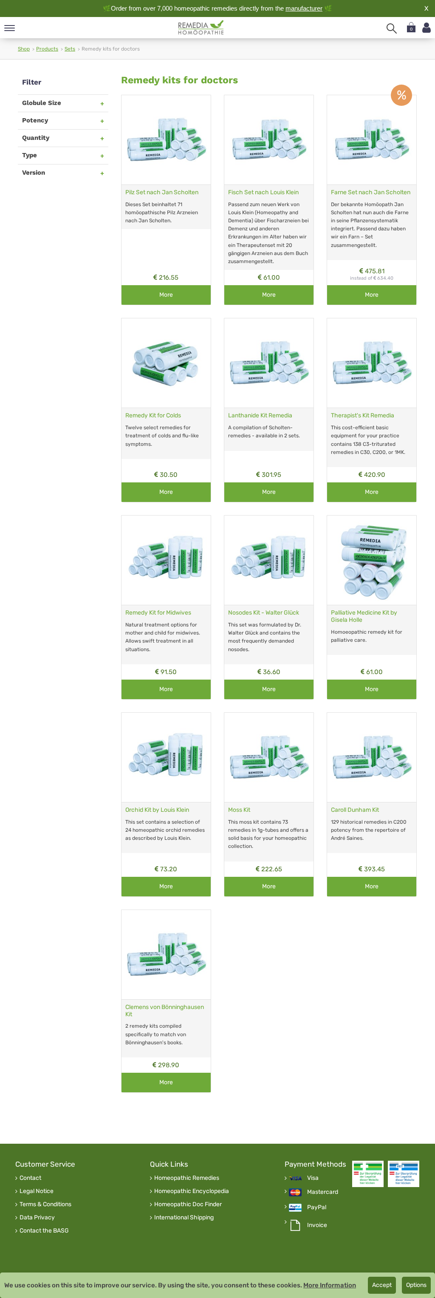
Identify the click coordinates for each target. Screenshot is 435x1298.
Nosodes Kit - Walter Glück (263, 612)
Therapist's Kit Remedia (362, 415)
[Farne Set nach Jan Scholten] (371, 139)
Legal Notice (37, 1191)
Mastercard (322, 1192)
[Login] (426, 28)
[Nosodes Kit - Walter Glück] (269, 560)
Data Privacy (37, 1218)
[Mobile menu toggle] (9, 29)
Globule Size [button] (41, 103)
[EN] (201, 27)
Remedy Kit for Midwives (158, 612)
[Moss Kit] (269, 757)
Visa (313, 1178)
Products (47, 49)
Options (416, 1285)
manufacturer (303, 8)
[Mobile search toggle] (391, 28)
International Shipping (184, 1218)
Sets (70, 49)
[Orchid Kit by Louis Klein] (166, 757)
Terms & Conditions (45, 1204)
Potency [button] (35, 120)
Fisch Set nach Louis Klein (263, 192)
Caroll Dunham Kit (355, 809)
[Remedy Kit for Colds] (166, 363)
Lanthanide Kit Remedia (260, 415)
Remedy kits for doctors (179, 80)
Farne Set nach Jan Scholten (370, 192)
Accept (382, 1285)
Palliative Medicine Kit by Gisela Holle (364, 616)
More (166, 294)
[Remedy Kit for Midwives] (166, 560)
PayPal (316, 1207)
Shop (24, 49)
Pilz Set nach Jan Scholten (161, 192)
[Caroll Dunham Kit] (371, 757)
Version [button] (33, 172)
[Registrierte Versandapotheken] (368, 1174)
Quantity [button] (35, 138)
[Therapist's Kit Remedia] (371, 363)
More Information (329, 1285)
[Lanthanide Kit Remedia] (269, 363)
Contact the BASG (44, 1231)
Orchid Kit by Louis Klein (157, 809)
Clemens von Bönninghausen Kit (164, 1010)
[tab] (63, 103)
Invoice (317, 1225)
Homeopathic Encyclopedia (191, 1191)
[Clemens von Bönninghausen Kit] (166, 954)
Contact (30, 1178)
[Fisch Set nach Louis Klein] (269, 139)
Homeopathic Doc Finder (188, 1204)
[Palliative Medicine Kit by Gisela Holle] (371, 560)
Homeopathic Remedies (186, 1178)
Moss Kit (239, 809)
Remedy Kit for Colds (153, 415)
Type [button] (29, 155)
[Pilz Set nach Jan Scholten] (166, 139)
